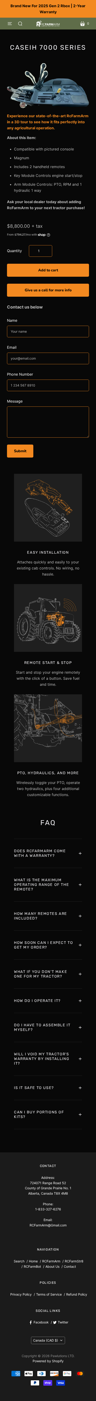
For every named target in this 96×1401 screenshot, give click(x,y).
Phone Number (20, 374)
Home (33, 1261)
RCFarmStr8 (74, 1261)
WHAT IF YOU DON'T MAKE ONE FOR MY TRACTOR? (40, 973)
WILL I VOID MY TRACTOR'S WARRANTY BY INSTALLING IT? (41, 1059)
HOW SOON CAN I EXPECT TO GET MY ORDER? (43, 944)
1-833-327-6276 (48, 1209)
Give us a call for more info (48, 290)
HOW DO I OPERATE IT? (37, 1000)
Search (19, 1261)
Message (15, 401)
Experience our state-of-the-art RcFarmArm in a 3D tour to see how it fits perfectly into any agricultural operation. (48, 122)
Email (12, 347)
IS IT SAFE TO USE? (34, 1088)
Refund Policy (76, 1294)
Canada (45, 1340)
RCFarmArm (51, 1261)
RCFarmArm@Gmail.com (48, 1225)
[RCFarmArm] (48, 23)
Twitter (63, 1322)
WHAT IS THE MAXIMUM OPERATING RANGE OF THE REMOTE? (41, 884)
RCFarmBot (32, 1266)
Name (12, 320)
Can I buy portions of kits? (39, 1114)
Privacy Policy (21, 1294)
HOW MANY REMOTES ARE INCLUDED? (40, 915)
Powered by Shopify (48, 1361)
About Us (52, 1266)
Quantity (14, 250)
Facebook (41, 1322)
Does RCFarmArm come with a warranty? (40, 853)
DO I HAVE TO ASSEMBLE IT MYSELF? (42, 1027)
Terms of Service (49, 1294)
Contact (70, 1266)
